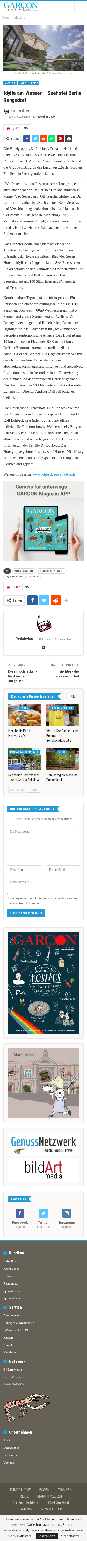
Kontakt (8, 1345)
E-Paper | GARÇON (15, 1330)
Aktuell (10, 83)
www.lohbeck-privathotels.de (53, 474)
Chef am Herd (58, 1503)
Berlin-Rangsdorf (23, 571)
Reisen (7, 1276)
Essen (24, 708)
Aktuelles (9, 1261)
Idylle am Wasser (14, 576)
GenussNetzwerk (13, 1377)
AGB (6, 1440)
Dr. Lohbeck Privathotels (51, 571)
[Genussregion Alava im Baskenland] (62, 759)
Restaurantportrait (24, 752)
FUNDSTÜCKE (20, 1490)
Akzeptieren (47, 1536)
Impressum (10, 1455)
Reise (34, 83)
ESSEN (44, 1490)
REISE (24, 1496)
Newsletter (10, 1352)
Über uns (9, 1462)
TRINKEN (65, 1490)
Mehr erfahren (70, 1536)
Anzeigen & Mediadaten (18, 1323)
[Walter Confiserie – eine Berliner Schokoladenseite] (62, 715)
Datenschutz (11, 1447)
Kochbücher (11, 1268)
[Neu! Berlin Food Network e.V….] (24, 715)
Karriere (8, 1337)
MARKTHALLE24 (49, 1496)
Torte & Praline (62, 708)
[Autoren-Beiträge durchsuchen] (43, 623)
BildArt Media (12, 1369)
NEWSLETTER (51, 1509)
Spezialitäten (11, 1291)
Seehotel (34, 576)
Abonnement (11, 1315)
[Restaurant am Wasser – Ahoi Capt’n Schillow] (24, 759)
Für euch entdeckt (26, 1503)
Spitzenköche (12, 1298)
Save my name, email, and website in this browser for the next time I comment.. (42, 900)
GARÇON (26, 1509)
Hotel (23, 83)
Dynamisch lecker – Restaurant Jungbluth (23, 676)
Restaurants (10, 1283)
